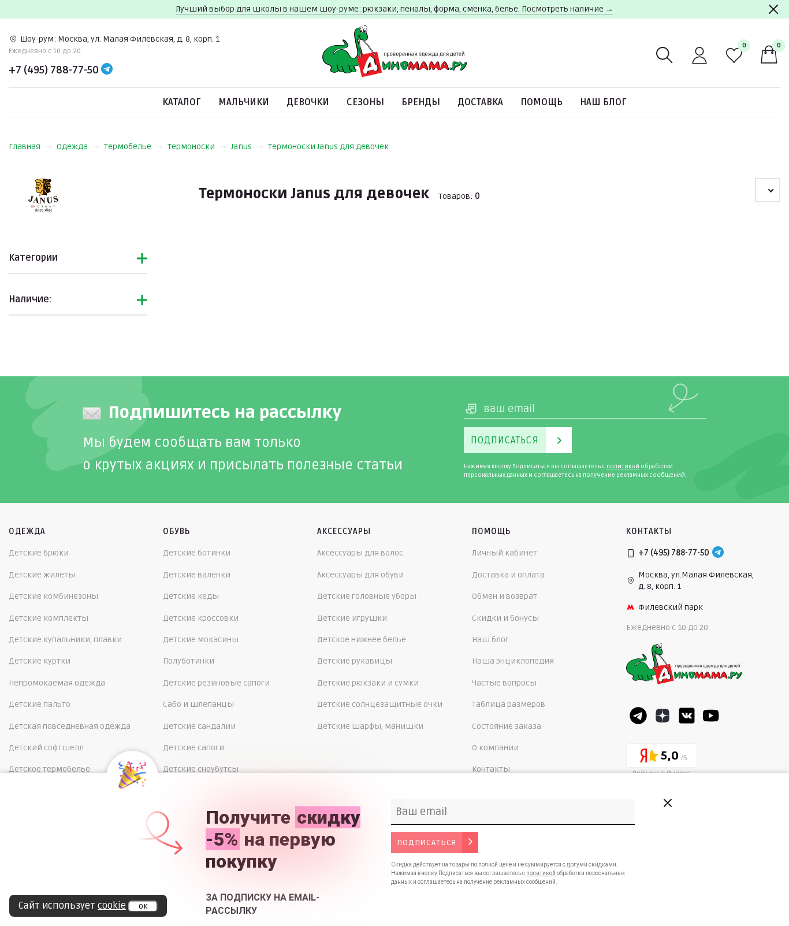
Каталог (181, 102)
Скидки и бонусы (505, 618)
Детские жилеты (42, 575)
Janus (241, 146)
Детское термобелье (49, 769)
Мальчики (243, 102)
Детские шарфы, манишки (370, 726)
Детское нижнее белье (361, 640)
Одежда (72, 146)
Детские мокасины (201, 640)
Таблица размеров (508, 704)
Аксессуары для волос (360, 553)
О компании (495, 748)
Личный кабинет (504, 553)
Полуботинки (188, 661)
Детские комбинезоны (53, 596)
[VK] (687, 715)
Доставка (480, 102)
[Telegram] (107, 70)
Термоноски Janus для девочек (328, 146)
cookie (112, 906)
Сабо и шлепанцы (198, 704)
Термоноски (191, 146)
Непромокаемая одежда (57, 683)
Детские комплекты (48, 618)
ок (143, 906)
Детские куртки (39, 661)
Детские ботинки (196, 553)
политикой (622, 466)
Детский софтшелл (46, 748)
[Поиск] (664, 55)
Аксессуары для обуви (360, 575)
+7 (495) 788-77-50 (54, 70)
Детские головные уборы (366, 596)
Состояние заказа (506, 726)
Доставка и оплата (508, 575)
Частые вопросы (504, 683)
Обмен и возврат (504, 596)
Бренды (420, 102)
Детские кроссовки (201, 618)
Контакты (491, 769)
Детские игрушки (352, 618)
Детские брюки (39, 553)
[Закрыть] (773, 9)
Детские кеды (191, 596)
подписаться (426, 842)
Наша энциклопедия (513, 661)
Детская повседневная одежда (70, 726)
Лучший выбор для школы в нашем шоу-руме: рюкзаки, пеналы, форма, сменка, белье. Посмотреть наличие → (394, 9)
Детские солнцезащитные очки (379, 704)
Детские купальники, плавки (65, 640)
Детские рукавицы (354, 661)
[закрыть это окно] (667, 803)
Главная (24, 146)
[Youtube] (711, 715)
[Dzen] (662, 715)
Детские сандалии (199, 726)
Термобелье (127, 146)
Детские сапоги (193, 748)
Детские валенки (196, 575)
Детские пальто (39, 704)
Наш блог (603, 102)
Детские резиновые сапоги (216, 683)
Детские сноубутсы (201, 769)
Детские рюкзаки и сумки (368, 683)
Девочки (307, 102)
